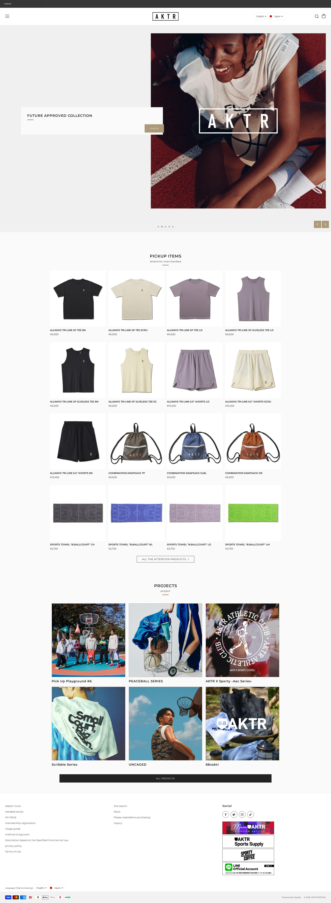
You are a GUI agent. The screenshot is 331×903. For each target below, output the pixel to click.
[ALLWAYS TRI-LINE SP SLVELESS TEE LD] (253, 299)
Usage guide (12, 828)
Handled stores (14, 811)
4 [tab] (169, 226)
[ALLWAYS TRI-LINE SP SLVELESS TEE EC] (136, 370)
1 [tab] (158, 226)
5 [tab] (173, 226)
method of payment (17, 834)
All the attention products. (164, 559)
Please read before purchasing (132, 817)
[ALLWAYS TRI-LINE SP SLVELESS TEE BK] (78, 370)
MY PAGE (10, 817)
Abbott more (13, 806)
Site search (120, 806)
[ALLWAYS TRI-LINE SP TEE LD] (195, 299)
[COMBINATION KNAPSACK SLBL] (195, 441)
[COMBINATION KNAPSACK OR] (253, 441)
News (117, 811)
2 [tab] (162, 226)
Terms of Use (13, 851)
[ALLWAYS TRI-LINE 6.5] (195, 370)
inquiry (118, 823)
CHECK (154, 128)
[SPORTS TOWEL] (78, 513)
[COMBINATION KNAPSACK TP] (136, 441)
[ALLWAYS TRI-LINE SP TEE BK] (78, 299)
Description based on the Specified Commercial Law (36, 840)
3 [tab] (165, 226)
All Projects (165, 778)
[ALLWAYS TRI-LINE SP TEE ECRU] (136, 299)
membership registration (20, 823)
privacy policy (13, 845)
